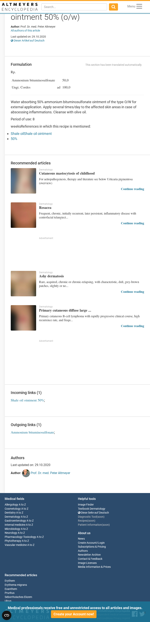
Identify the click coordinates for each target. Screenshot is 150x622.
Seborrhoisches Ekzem (18, 597)
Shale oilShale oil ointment (31, 134)
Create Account (87, 542)
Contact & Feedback (90, 559)
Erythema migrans (16, 585)
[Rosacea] (23, 215)
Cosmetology (13, 508)
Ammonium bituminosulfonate (32, 432)
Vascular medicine (16, 545)
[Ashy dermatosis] (23, 283)
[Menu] (139, 7)
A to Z (22, 504)
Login (101, 542)
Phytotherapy (13, 541)
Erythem (10, 580)
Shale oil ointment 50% (27, 400)
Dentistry (10, 512)
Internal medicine (15, 524)
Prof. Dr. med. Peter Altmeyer (50, 473)
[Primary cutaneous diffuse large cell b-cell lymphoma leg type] (23, 318)
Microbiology (12, 529)
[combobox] (74, 6)
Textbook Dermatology (91, 508)
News (81, 538)
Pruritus (9, 593)
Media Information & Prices (94, 567)
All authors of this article (25, 30)
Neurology (11, 533)
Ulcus (8, 601)
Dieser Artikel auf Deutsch (29, 40)
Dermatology (12, 516)
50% (14, 139)
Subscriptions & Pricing (92, 546)
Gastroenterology (15, 520)
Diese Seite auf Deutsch (94, 512)
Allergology (11, 504)
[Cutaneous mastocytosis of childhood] (23, 181)
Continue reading (132, 189)
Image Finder (86, 504)
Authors (83, 551)
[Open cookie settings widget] (6, 615)
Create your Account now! (74, 614)
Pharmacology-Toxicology (20, 537)
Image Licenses (87, 563)
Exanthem (11, 589)
